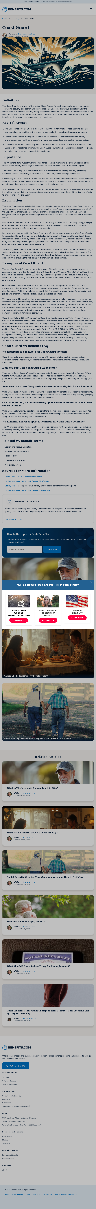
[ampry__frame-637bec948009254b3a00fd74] (48, 604)
